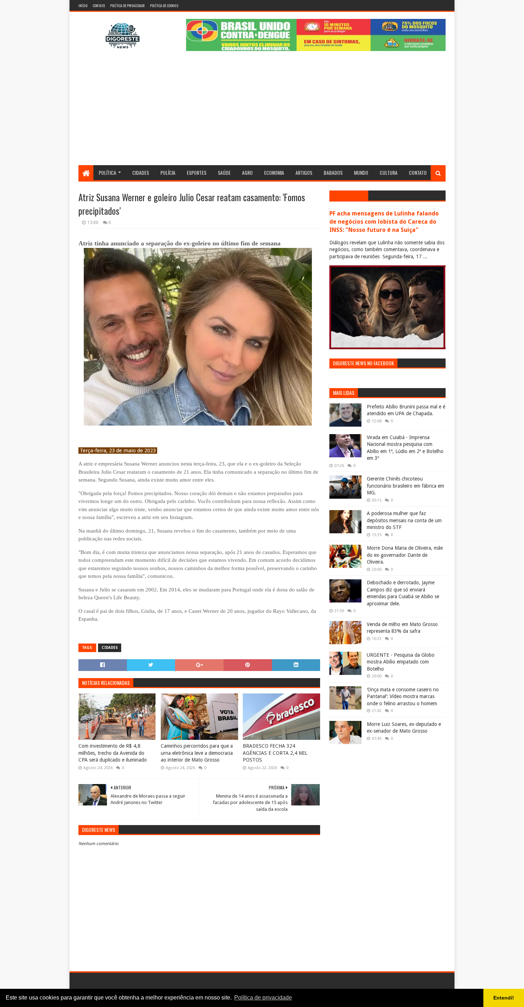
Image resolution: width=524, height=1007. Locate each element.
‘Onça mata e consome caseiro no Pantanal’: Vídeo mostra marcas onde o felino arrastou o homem (403, 696)
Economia (274, 172)
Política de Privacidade (127, 5)
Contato (99, 5)
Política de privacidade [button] (263, 998)
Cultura (388, 172)
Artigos (304, 172)
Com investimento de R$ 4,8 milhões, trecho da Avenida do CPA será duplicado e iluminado (112, 753)
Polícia (167, 172)
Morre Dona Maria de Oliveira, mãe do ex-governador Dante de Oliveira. (405, 555)
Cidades (140, 172)
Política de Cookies (164, 5)
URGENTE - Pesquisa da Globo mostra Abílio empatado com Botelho (401, 662)
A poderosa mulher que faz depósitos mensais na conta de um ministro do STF (404, 520)
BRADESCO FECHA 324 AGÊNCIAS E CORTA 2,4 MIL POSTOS (275, 753)
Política (107, 172)
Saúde (224, 172)
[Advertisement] (262, 112)
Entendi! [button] (503, 998)
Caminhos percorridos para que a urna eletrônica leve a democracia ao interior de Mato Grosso (197, 753)
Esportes (196, 172)
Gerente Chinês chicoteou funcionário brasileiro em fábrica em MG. (405, 485)
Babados (333, 172)
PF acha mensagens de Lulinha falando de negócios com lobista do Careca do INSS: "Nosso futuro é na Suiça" (384, 221)
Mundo (361, 172)
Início (82, 5)
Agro (247, 172)
